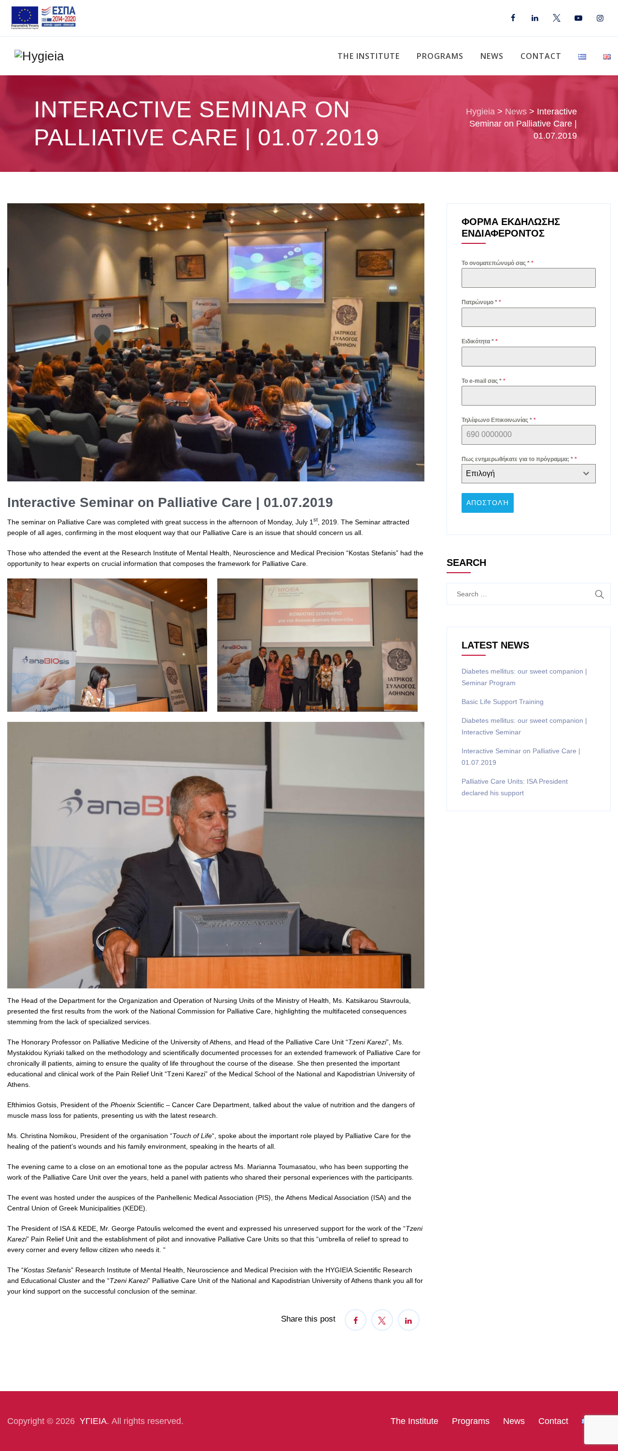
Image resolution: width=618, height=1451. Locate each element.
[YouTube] (578, 18)
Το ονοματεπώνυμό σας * (498, 263)
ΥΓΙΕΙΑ (93, 1421)
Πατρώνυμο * (481, 302)
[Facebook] (513, 18)
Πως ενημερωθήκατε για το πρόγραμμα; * (519, 459)
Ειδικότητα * (480, 341)
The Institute (368, 56)
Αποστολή (487, 503)
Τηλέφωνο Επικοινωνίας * (499, 420)
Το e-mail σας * (484, 381)
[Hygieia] (39, 56)
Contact (541, 56)
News (492, 56)
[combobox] (529, 473)
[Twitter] (556, 18)
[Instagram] (600, 18)
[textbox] (519, 474)
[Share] (355, 1320)
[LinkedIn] (535, 18)
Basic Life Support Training (503, 701)
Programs (440, 56)
